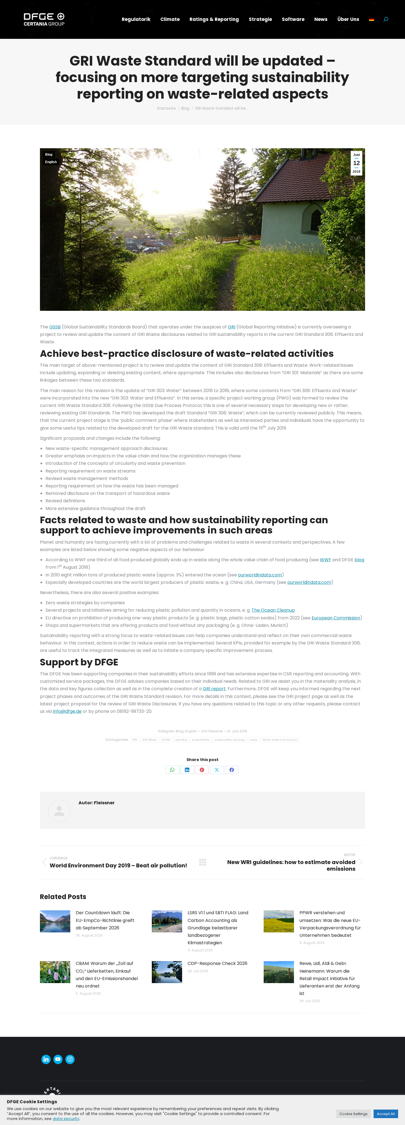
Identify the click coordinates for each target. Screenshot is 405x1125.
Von (212, 731)
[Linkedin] (46, 1059)
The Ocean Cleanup (273, 610)
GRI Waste (149, 739)
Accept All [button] (386, 1113)
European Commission (336, 618)
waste (254, 739)
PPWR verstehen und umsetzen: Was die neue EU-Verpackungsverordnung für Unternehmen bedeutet (330, 924)
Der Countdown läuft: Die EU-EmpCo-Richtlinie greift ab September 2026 (105, 920)
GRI (231, 327)
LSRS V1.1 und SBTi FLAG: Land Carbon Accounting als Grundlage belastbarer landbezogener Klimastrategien (218, 928)
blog (359, 560)
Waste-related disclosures (280, 739)
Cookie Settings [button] (353, 1113)
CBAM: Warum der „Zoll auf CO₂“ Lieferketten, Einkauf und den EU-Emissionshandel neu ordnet (107, 974)
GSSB (55, 327)
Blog (48, 155)
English (51, 162)
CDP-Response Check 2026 (217, 963)
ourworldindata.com (260, 575)
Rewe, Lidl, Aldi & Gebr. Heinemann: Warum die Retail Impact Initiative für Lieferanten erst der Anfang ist (329, 978)
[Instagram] (70, 1059)
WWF (325, 560)
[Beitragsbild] (55, 921)
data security (66, 1118)
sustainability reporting (229, 739)
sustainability (200, 739)
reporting (181, 739)
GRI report (214, 689)
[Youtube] (58, 1059)
